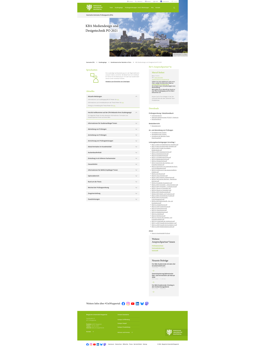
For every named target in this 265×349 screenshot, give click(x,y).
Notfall (156, 1)
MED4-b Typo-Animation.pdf (160, 175)
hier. (114, 105)
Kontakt (157, 7)
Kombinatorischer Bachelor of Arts (121, 62)
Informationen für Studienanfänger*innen (102, 123)
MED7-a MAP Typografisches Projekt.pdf (163, 195)
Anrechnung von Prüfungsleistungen (100, 141)
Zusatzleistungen (94, 199)
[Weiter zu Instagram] (128, 303)
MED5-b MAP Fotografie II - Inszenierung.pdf (164, 186)
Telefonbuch (139, 1)
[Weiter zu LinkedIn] (137, 303)
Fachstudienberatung (158, 248)
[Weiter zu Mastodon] (146, 303)
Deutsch (175, 1)
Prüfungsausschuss (157, 245)
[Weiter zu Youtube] (132, 304)
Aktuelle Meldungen (95, 96)
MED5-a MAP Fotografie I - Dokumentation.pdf (165, 185)
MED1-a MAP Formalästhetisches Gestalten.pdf (165, 144)
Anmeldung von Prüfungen (97, 135)
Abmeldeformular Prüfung (159, 134)
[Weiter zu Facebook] (123, 303)
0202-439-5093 (158, 77)
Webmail (149, 1)
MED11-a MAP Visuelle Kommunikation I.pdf (164, 223)
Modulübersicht (156, 126)
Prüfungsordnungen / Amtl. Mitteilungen (137, 7)
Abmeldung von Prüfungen (97, 129)
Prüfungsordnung (157, 115)
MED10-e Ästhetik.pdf (158, 214)
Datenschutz (118, 344)
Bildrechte (125, 344)
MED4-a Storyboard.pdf (158, 174)
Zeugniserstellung (94, 193)
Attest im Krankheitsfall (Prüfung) (161, 233)
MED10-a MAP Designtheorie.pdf (161, 206)
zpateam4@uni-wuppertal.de (160, 84)
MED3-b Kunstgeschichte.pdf (160, 155)
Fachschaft (155, 250)
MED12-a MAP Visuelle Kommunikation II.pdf (164, 225)
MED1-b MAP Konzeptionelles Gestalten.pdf (164, 146)
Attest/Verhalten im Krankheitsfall (100, 147)
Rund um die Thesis (94, 182)
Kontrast (131, 1)
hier (118, 99)
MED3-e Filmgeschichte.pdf (159, 161)
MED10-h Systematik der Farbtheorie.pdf (163, 221)
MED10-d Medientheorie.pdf (160, 212)
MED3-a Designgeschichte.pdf (160, 154)
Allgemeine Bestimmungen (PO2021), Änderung (165, 117)
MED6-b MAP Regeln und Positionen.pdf (163, 194)
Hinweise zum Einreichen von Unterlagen (118, 81)
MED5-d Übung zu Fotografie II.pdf (161, 190)
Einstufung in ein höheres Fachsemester (101, 158)
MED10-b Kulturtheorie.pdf (159, 208)
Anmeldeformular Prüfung (159, 132)
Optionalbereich (93, 176)
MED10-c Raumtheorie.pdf (159, 210)
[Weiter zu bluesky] (142, 303)
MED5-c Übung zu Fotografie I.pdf (161, 188)
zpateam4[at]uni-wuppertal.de (160, 79)
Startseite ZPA (90, 62)
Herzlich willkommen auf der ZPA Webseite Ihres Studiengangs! (110, 112)
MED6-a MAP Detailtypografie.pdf (161, 192)
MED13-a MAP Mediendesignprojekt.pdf (163, 226)
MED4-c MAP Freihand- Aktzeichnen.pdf (163, 177)
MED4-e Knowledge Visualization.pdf (162, 183)
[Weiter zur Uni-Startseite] (97, 7)
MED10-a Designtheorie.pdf (159, 205)
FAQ (152, 7)
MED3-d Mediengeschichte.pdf (160, 159)
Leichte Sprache (165, 1)
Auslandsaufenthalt (94, 152)
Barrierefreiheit (138, 344)
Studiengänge (119, 7)
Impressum (111, 344)
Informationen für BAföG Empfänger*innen (103, 170)
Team (111, 7)
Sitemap (145, 344)
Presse (131, 344)
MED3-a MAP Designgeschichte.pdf (161, 152)
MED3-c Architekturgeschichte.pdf (161, 157)
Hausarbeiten (92, 164)
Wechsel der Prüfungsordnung (98, 187)
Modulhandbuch (156, 119)
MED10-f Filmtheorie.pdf (158, 216)
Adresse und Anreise (124, 332)
